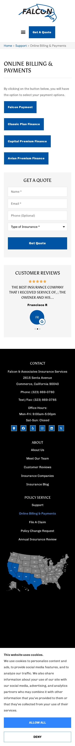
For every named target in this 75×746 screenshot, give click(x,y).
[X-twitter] (61, 428)
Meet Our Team (37, 458)
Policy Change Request (37, 531)
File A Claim (37, 522)
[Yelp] (33, 428)
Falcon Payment (20, 107)
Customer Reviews (37, 467)
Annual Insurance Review (37, 539)
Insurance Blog (37, 484)
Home (8, 46)
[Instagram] (42, 428)
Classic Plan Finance (24, 124)
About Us (37, 450)
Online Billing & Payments (37, 513)
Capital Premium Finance (27, 141)
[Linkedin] (52, 428)
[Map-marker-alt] (14, 428)
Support (21, 46)
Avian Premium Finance (26, 158)
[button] (23, 32)
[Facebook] (23, 428)
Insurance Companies (37, 476)
